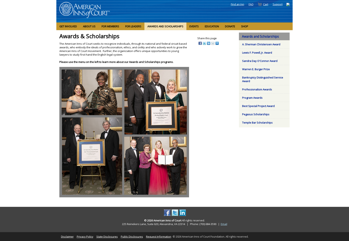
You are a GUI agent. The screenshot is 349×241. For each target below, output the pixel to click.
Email (224, 224)
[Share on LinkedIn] (209, 43)
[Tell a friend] (213, 43)
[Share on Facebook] (200, 43)
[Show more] (217, 43)
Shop (244, 26)
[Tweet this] (205, 43)
